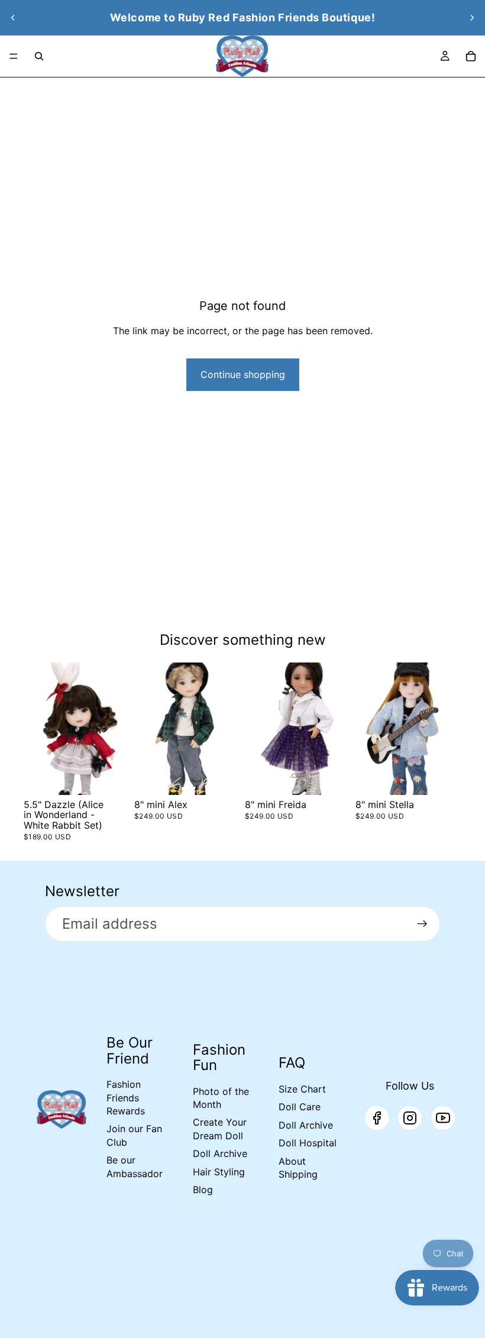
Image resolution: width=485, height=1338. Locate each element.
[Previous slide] (13, 18)
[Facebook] (377, 1118)
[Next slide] (472, 18)
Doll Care (300, 1107)
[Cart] (471, 56)
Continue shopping (243, 374)
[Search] (39, 56)
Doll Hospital (308, 1143)
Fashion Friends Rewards (125, 1097)
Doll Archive (220, 1153)
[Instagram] (410, 1118)
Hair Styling (219, 1172)
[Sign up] (422, 924)
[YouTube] (443, 1118)
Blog (203, 1189)
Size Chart (302, 1089)
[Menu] (13, 56)
